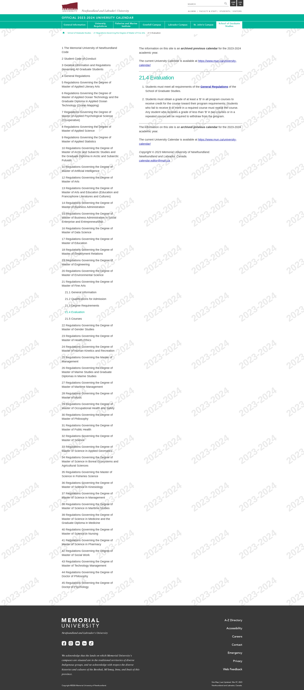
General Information (75, 24)
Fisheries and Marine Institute (126, 25)
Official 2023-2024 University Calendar (98, 17)
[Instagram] (71, 643)
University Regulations (100, 25)
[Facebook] (64, 643)
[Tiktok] (91, 643)
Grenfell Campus (152, 24)
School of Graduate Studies (229, 25)
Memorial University (95, 7)
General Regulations (214, 86)
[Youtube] (77, 643)
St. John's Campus (203, 24)
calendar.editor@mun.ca (154, 160)
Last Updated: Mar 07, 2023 (231, 682)
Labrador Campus (177, 24)
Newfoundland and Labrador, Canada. (227, 685)
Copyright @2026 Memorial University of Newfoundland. (84, 685)
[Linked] (84, 643)
